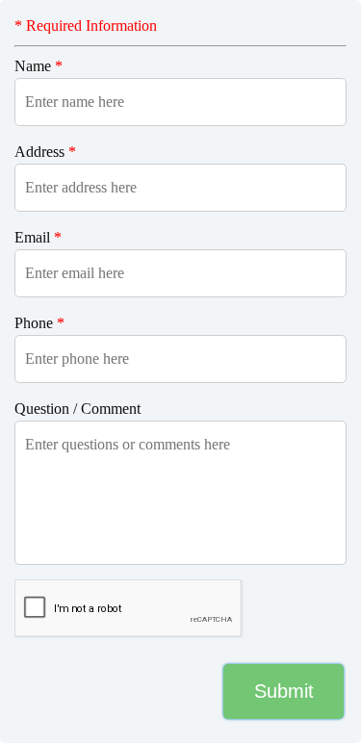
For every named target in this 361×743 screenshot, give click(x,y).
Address (45, 151)
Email (38, 237)
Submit (284, 691)
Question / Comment (77, 408)
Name (38, 66)
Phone (39, 323)
